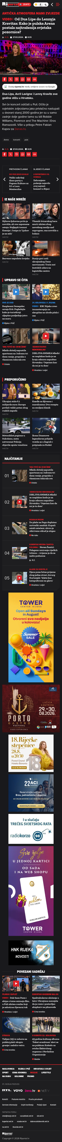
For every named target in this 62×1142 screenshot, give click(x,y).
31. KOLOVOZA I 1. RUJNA (43, 302)
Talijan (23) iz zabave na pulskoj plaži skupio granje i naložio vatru (14, 1042)
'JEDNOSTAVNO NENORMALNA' (39, 348)
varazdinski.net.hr (26, 1115)
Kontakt (53, 1104)
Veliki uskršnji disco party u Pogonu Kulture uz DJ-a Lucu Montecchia (19, 183)
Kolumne (19, 1076)
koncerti (16, 139)
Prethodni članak (4, 179)
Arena (6, 139)
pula (26, 139)
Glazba (37, 1059)
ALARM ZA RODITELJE (38, 569)
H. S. (7, 37)
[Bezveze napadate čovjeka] (16, 248)
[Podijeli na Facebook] (4, 79)
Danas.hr (20, 129)
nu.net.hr (5, 1127)
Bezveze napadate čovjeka (15, 258)
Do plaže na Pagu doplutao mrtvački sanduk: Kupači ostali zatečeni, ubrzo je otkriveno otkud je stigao (43, 526)
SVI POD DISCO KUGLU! (19, 174)
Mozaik (34, 1072)
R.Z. (33, 560)
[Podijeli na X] (10, 79)
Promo (30, 1076)
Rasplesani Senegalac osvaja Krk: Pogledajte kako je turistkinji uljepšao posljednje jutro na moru (14, 312)
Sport (5, 1072)
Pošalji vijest (41, 1104)
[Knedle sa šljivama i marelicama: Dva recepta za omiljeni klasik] (46, 391)
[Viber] (16, 79)
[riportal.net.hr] (7, 1134)
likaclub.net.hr (18, 1127)
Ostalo (7, 364)
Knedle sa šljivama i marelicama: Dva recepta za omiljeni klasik (45, 404)
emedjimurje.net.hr (9, 1115)
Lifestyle (46, 1072)
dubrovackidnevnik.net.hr (39, 1121)
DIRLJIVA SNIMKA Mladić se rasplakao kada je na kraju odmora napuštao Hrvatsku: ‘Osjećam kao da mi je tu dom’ (46, 359)
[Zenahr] (30, 1090)
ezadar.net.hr (22, 1121)
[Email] (28, 79)
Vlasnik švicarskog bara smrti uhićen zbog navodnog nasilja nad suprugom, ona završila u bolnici (45, 227)
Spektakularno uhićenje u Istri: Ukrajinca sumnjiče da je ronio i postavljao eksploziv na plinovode (45, 1002)
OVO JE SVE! (8, 302)
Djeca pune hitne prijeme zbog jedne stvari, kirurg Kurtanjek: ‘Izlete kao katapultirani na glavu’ (42, 576)
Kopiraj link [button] (34, 79)
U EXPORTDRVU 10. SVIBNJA (41, 175)
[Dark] (45, 4)
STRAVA (6, 1035)
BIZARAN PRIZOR (36, 519)
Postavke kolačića (18, 1099)
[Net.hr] (6, 1090)
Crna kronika (39, 1011)
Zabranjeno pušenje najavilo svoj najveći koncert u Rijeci (41, 184)
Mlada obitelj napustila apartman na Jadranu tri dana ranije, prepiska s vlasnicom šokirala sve (15, 355)
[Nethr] (44, 1090)
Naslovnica (8, 1068)
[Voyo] (18, 1090)
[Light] (35, 4)
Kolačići (5, 1099)
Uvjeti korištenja (27, 1104)
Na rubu (34, 535)
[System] (40, 4)
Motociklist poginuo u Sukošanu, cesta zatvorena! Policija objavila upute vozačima (14, 440)
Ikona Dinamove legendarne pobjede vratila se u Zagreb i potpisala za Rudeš (42, 440)
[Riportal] (11, 4)
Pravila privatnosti (35, 1099)
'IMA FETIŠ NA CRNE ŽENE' (14, 346)
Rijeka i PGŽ (9, 323)
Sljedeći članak (57, 179)
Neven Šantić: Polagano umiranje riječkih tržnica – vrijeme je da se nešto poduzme (43, 551)
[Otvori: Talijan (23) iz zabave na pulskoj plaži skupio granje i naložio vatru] (16, 1024)
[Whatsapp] (22, 79)
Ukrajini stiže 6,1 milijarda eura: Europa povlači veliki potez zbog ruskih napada (15, 406)
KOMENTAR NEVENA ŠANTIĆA (41, 544)
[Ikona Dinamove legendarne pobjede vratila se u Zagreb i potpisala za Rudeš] (46, 425)
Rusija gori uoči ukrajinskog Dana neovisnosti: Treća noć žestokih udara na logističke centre (43, 264)
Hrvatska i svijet (40, 370)
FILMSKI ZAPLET (9, 994)
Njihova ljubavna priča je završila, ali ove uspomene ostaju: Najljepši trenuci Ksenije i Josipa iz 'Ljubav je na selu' (15, 227)
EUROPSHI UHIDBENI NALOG (45, 994)
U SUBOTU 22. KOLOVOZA (44, 1035)
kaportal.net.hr (7, 1121)
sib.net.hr (40, 1115)
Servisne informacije (9, 1104)
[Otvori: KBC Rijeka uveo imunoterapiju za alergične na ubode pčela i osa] (46, 291)
